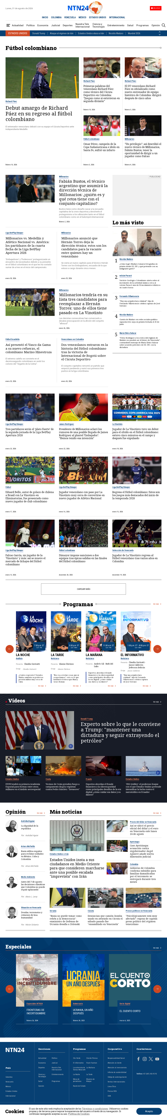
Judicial (55, 25)
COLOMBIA (56, 17)
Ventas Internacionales (116, 1082)
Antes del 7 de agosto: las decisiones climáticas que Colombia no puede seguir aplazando (33, 885)
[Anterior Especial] (10, 989)
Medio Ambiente (28, 877)
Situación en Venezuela (31, 907)
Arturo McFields (28, 846)
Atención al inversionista (117, 1068)
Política (30, 25)
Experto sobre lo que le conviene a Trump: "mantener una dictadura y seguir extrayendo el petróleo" (121, 732)
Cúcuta (91, 911)
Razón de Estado (79, 1086)
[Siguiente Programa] (157, 649)
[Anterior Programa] (10, 649)
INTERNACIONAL (117, 17)
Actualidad (17, 25)
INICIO (45, 17)
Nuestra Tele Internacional (83, 25)
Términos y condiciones (95, 1108)
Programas (142, 25)
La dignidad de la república (29, 827)
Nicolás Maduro (116, 33)
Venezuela (9, 1082)
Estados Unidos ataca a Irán (91, 33)
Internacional (10, 1096)
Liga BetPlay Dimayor (14, 233)
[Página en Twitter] (151, 1059)
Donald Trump (38, 33)
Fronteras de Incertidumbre (36, 1011)
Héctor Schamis (31, 924)
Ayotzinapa (134, 842)
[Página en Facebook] (138, 1059)
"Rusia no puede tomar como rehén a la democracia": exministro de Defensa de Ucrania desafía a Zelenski (66, 920)
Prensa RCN (112, 1091)
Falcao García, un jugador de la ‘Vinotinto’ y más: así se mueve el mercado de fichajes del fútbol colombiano (26, 560)
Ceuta (48, 779)
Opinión (156, 25)
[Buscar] (163, 25)
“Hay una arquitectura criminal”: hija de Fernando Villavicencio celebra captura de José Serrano (140, 303)
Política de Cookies (79, 1114)
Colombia (134, 864)
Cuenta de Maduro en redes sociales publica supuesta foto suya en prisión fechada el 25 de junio (139, 321)
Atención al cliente (114, 1063)
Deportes (68, 25)
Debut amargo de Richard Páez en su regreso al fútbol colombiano (39, 113)
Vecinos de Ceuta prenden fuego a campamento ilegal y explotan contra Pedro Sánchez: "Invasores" (63, 787)
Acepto (149, 1111)
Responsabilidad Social (116, 1058)
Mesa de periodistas (77, 1080)
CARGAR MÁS (83, 589)
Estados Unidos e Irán (59, 854)
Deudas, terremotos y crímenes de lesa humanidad (31, 915)
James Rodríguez (66, 424)
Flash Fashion (91, 1063)
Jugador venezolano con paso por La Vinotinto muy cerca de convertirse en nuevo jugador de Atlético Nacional (82, 495)
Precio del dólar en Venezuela (143, 822)
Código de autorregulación (117, 1077)
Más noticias (66, 811)
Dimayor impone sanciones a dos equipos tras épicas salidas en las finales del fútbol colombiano (83, 558)
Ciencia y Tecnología (98, 25)
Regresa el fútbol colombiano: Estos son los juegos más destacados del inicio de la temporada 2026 (136, 495)
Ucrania (53, 911)
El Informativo (132, 655)
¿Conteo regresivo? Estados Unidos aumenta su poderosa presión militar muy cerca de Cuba (31, 678)
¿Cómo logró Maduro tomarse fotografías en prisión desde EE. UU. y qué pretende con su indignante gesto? (139, 266)
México (8, 1086)
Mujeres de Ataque (90, 1080)
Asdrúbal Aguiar (28, 821)
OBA (109, 1096)
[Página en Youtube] (157, 1059)
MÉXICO (82, 17)
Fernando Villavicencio (129, 296)
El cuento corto (130, 1011)
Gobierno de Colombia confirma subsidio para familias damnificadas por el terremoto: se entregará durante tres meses (143, 875)
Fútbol (8, 487)
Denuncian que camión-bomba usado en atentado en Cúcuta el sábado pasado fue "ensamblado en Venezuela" (105, 920)
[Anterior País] (159, 32)
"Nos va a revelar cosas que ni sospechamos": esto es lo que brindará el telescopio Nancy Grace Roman (66, 678)
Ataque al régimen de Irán (61, 33)
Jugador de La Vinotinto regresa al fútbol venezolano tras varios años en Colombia (135, 558)
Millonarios (129, 139)
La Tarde (57, 655)
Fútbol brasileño (13, 339)
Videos (16, 700)
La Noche (23, 655)
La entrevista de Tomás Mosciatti (79, 1069)
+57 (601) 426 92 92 (150, 1074)
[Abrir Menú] (8, 25)
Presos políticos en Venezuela (139, 911)
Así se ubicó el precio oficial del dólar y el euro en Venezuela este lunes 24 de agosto (144, 829)
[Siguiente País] (159, 34)
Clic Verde (76, 1058)
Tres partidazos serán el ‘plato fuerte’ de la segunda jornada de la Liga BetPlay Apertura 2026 (30, 432)
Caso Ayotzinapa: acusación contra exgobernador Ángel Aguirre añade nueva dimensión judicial (142, 851)
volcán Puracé (126, 276)
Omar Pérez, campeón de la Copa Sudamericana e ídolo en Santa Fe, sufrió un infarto (102, 147)
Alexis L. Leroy (31, 896)
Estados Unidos (12, 779)
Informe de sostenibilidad (117, 1072)
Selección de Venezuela (122, 550)
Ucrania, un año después (83, 1011)
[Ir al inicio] (18, 1055)
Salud (130, 25)
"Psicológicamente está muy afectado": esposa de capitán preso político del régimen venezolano (141, 920)
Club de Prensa (92, 1058)
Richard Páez (11, 101)
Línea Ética (112, 1086)
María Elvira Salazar (128, 333)
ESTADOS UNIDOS (97, 17)
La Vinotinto (117, 424)
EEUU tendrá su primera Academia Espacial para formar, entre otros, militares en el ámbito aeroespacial (23, 787)
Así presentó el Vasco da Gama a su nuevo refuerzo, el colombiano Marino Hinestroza (29, 348)
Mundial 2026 (134, 33)
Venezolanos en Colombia (72, 339)
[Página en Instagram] (145, 1059)
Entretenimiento (115, 25)
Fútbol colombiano (91, 139)
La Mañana (94, 655)
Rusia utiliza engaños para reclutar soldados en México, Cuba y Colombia (32, 855)
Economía (42, 25)
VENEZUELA (70, 17)
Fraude (89, 779)
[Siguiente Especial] (157, 989)
